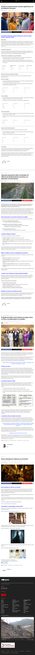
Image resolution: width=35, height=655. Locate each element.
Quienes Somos (3, 651)
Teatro (25, 610)
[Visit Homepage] (17, 1)
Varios (25, 612)
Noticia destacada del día (16, 610)
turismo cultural (16, 565)
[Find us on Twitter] (4, 588)
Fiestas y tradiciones (15, 604)
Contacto (12, 651)
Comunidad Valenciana (6, 315)
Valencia (21, 565)
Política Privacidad (21, 651)
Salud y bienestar (26, 607)
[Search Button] (33, 1)
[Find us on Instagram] (6, 588)
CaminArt (5, 565)
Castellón (2, 602)
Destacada (2, 610)
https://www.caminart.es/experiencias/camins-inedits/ (10, 547)
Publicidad (8, 651)
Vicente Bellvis (10, 444)
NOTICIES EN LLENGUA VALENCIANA (27, 600)
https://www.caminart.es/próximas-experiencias (8, 503)
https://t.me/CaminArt (4, 563)
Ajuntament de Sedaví (13, 440)
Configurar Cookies (28, 651)
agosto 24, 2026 (4, 639)
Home (2, 4)
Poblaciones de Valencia (13, 315)
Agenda (16, 462)
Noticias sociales (15, 611)
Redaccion (5, 462)
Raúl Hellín (24, 440)
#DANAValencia (6, 440)
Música (13, 609)
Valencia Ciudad (26, 611)
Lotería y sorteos (15, 608)
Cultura (18, 462)
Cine (1, 603)
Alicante (2, 601)
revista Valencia (26, 606)
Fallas (13, 603)
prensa (5, 10)
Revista (25, 605)
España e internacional (15, 601)
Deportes (2, 609)
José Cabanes (20, 440)
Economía (4, 4)
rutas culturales (10, 565)
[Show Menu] (1, 1)
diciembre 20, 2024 (10, 10)
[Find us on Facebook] (2, 588)
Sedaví (28, 440)
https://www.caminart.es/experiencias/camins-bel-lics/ (10, 511)
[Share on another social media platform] (33, 32)
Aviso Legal (16, 651)
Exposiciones (14, 602)
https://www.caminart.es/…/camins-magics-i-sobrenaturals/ (10, 528)
